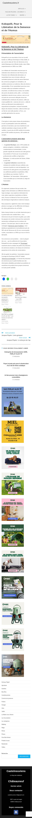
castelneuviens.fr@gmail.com (16, 795)
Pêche (3, 731)
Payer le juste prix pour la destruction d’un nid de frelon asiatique (16, 364)
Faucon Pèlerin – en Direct (15, 12)
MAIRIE (22, 15)
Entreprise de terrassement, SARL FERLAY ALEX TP (16, 353)
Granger (4, 705)
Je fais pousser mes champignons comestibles (16, 376)
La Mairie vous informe (7, 714)
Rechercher (5, 753)
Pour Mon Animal (6, 737)
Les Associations (6, 718)
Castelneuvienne (6, 695)
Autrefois (4, 688)
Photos (3, 734)
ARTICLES (21, 8)
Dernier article (16, 786)
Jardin (3, 711)
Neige (3, 727)
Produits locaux (6, 740)
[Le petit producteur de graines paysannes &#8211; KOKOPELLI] (7, 291)
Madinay (4, 724)
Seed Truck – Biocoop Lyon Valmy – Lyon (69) (20, 297)
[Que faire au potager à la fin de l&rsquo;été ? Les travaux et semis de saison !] (7, 310)
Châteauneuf (16, 781)
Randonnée (4, 744)
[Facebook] (16, 812)
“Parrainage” (23, 243)
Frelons (3, 701)
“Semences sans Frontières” (16, 226)
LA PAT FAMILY (11, 15)
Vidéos (3, 747)
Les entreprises (6, 721)
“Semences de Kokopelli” (9, 258)
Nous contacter (16, 790)
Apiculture (4, 685)
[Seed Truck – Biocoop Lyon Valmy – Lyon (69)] (21, 291)
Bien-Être (4, 692)
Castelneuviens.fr (11, 3)
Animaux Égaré (6, 682)
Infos (3, 708)
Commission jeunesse (7, 698)
